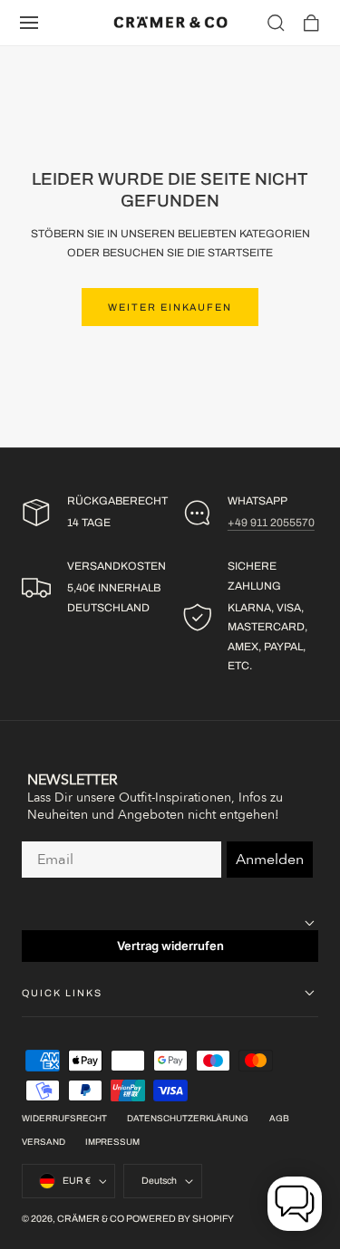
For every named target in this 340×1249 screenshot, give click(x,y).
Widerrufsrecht (64, 1118)
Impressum (112, 1142)
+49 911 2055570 (271, 522)
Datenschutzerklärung (187, 1118)
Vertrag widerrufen (170, 945)
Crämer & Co (90, 1219)
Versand (43, 1142)
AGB (279, 1118)
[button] (29, 22)
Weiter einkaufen (170, 307)
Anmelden (270, 859)
